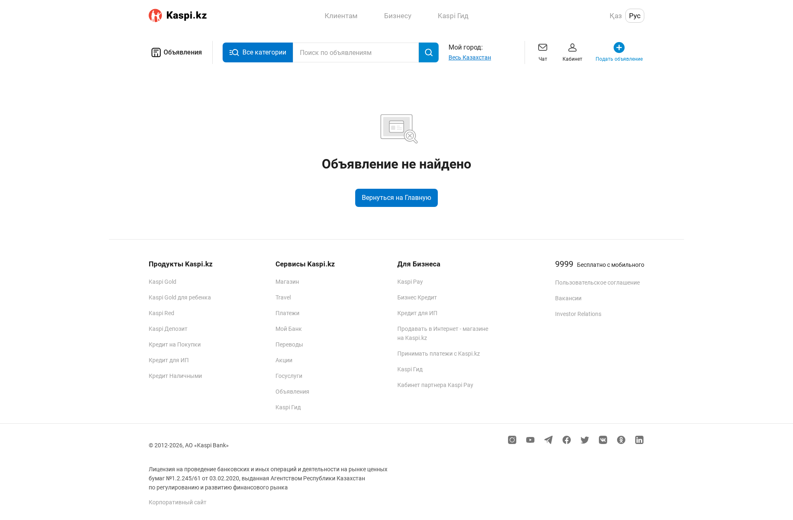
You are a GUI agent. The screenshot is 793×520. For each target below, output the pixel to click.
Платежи (287, 313)
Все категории (264, 52)
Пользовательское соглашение (597, 282)
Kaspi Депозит (168, 328)
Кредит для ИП (169, 360)
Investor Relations (578, 314)
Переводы (289, 344)
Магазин (287, 281)
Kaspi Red (161, 313)
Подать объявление (619, 59)
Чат (543, 59)
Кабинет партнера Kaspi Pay (435, 385)
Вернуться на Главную (396, 198)
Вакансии (568, 298)
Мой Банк (288, 328)
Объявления (183, 52)
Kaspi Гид (288, 407)
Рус (635, 16)
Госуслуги (288, 376)
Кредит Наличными (175, 376)
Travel (283, 297)
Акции (283, 360)
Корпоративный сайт (178, 502)
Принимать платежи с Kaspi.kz (438, 353)
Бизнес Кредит (417, 297)
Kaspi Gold (162, 281)
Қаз (616, 16)
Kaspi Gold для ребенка (180, 297)
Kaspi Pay (410, 281)
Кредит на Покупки (175, 344)
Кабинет (572, 59)
